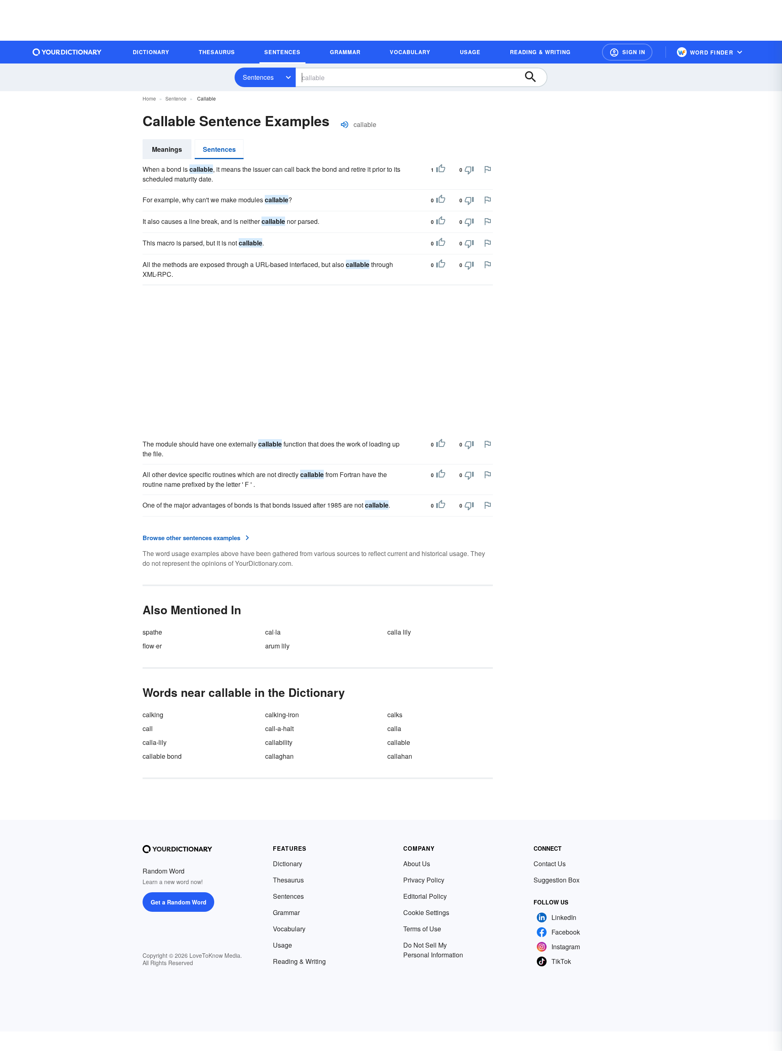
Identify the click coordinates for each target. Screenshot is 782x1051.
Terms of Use (422, 928)
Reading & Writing (299, 961)
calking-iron (282, 714)
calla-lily (155, 742)
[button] (627, 52)
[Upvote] (441, 169)
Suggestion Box (557, 880)
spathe (152, 632)
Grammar (286, 912)
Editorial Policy (425, 896)
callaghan (279, 756)
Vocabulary (289, 928)
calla (394, 728)
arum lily (277, 645)
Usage (282, 945)
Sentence (176, 98)
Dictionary (287, 863)
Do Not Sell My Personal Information (433, 949)
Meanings (167, 149)
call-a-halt (279, 728)
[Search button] (534, 77)
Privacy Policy (423, 880)
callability (278, 742)
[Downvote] (469, 169)
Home (149, 98)
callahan (399, 756)
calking (153, 714)
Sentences (258, 77)
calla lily (399, 632)
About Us (416, 863)
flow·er (152, 645)
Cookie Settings (426, 912)
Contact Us (550, 863)
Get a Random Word (178, 902)
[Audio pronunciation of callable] (344, 124)
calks (394, 714)
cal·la (273, 632)
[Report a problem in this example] (487, 169)
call (148, 728)
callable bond (162, 756)
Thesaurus (288, 880)
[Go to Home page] (67, 52)
